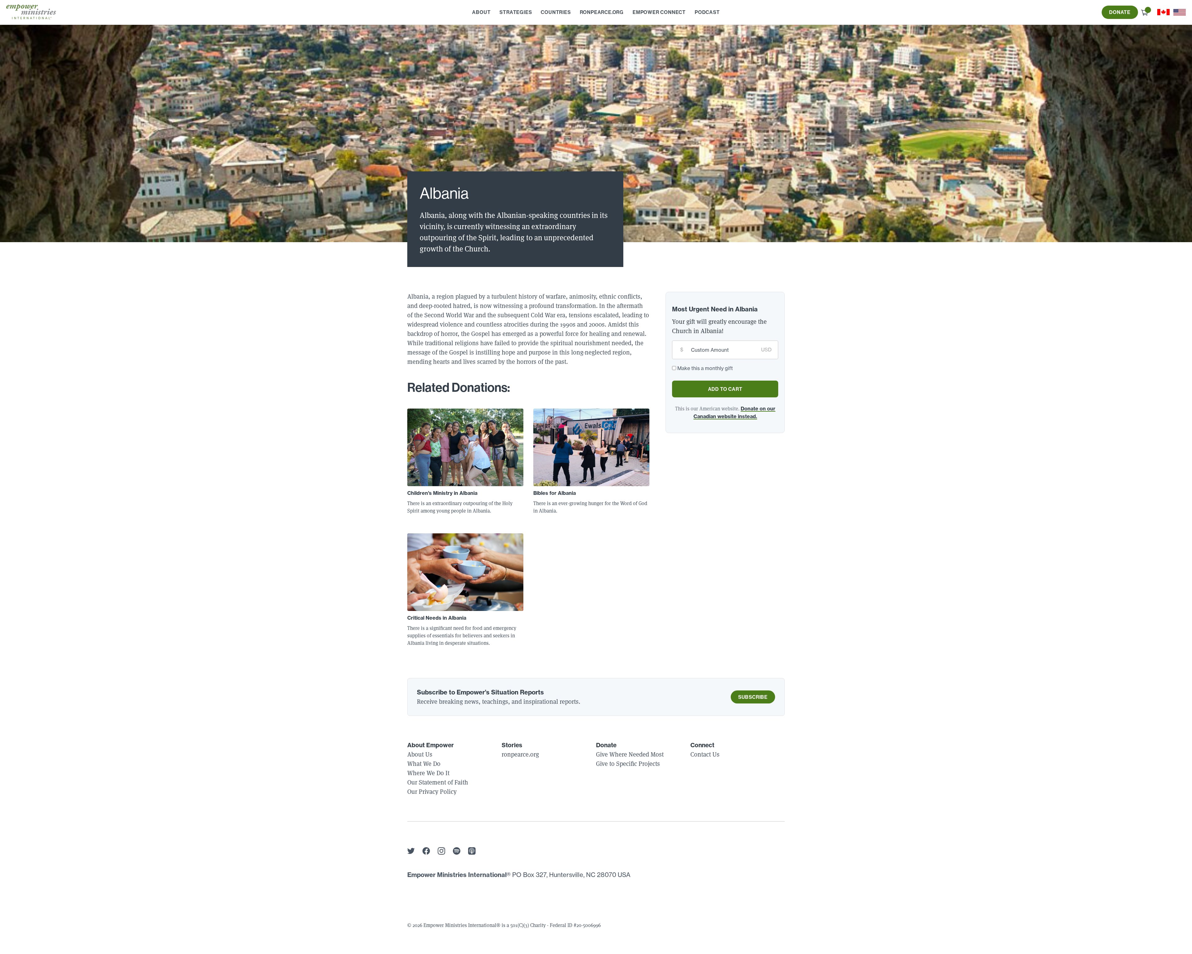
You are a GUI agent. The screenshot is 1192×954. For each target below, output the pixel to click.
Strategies (515, 12)
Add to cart (725, 389)
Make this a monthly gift (705, 368)
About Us (419, 754)
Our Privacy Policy (432, 792)
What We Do (423, 764)
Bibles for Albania (554, 493)
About (481, 12)
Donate (1120, 12)
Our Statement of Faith (437, 782)
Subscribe (753, 697)
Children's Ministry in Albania (442, 493)
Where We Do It (428, 773)
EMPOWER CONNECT (659, 12)
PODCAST (707, 12)
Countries (556, 12)
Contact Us (705, 754)
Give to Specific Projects (628, 764)
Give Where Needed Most (630, 754)
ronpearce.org (602, 12)
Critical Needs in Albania (436, 618)
